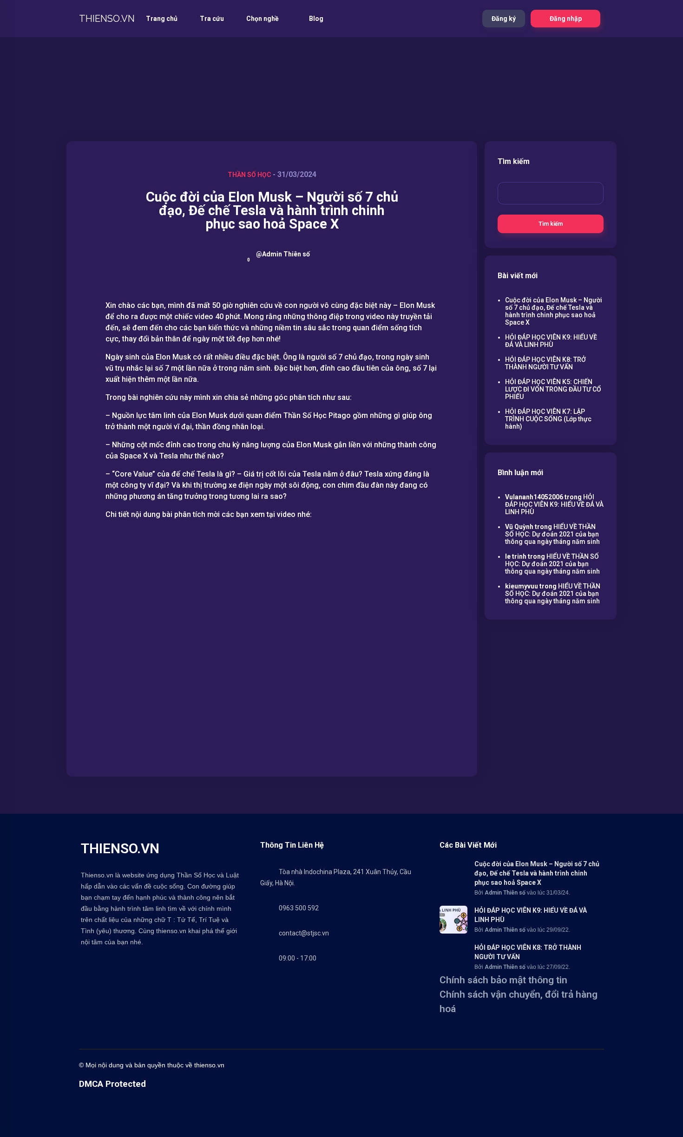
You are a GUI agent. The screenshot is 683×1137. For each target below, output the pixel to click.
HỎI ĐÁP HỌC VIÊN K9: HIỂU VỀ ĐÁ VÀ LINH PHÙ (551, 340)
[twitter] (399, 1065)
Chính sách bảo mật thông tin (503, 980)
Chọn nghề (263, 18)
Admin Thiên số (505, 892)
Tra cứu (212, 18)
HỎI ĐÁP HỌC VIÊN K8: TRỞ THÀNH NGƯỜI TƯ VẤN (545, 363)
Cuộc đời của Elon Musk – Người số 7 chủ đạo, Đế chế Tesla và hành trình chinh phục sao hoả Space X (553, 311)
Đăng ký (504, 18)
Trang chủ (161, 18)
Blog (316, 18)
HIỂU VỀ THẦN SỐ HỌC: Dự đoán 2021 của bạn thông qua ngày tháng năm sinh (552, 534)
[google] (506, 1065)
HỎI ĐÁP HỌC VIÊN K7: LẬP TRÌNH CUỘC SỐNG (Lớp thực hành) (548, 419)
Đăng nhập (566, 18)
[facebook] (381, 1065)
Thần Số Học (249, 174)
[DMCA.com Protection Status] (102, 1132)
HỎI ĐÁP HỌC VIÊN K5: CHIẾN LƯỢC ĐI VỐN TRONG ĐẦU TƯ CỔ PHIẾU (553, 389)
